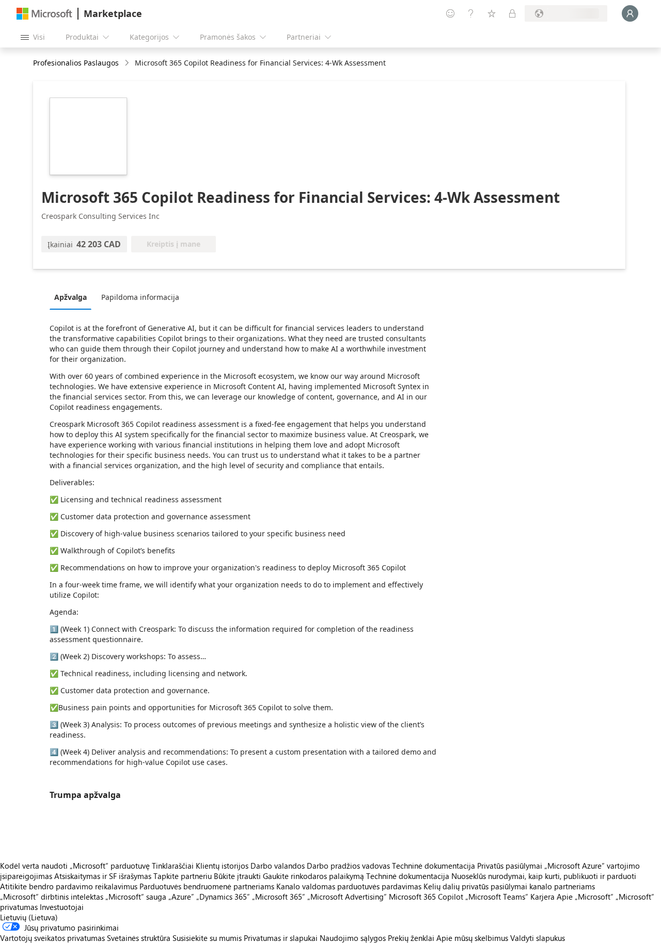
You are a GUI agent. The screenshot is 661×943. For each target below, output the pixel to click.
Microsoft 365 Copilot (426, 896)
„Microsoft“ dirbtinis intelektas (51, 896)
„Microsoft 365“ (278, 896)
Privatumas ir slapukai (281, 938)
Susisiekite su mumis (207, 938)
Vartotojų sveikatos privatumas (52, 938)
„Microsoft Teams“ (496, 896)
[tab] (73, 296)
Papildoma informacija (140, 297)
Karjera (542, 896)
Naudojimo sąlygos (353, 938)
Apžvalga (70, 297)
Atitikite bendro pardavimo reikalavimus (68, 886)
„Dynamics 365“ (223, 896)
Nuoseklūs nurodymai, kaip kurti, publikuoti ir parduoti (543, 876)
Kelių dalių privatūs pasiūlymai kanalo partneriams (509, 886)
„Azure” (181, 896)
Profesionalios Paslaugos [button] (76, 63)
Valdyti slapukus (537, 938)
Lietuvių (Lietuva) (29, 917)
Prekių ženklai (411, 938)
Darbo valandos (277, 865)
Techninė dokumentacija (433, 865)
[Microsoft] (44, 14)
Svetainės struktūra (138, 938)
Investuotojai (62, 907)
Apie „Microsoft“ (585, 896)
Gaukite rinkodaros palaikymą (313, 876)
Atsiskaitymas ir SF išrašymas (102, 876)
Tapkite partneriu (182, 876)
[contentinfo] (128, 63)
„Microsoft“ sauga (135, 896)
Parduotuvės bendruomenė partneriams (206, 886)
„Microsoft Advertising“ (347, 896)
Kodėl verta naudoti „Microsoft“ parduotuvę (75, 865)
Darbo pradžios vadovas (348, 865)
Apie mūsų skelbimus (472, 938)
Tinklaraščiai (173, 865)
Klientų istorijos (222, 865)
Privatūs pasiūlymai (509, 865)
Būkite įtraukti (237, 876)
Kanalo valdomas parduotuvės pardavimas (348, 886)
